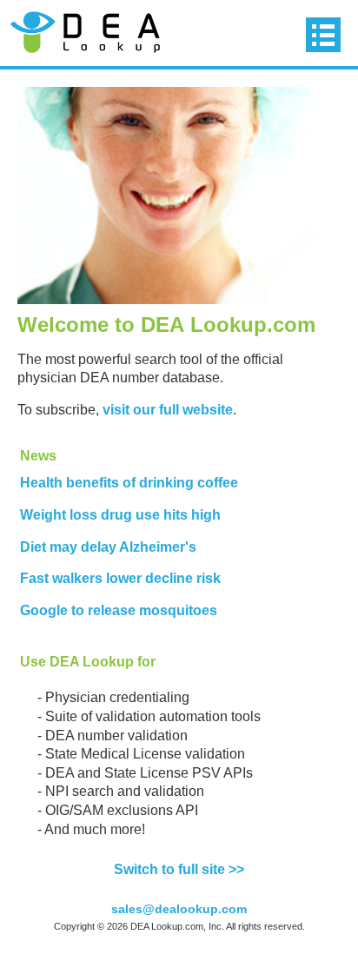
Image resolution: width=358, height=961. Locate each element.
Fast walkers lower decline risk (120, 578)
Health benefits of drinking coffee (129, 482)
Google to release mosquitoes (118, 610)
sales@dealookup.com (179, 909)
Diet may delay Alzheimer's (108, 547)
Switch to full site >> (179, 869)
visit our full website (168, 409)
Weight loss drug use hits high (120, 514)
